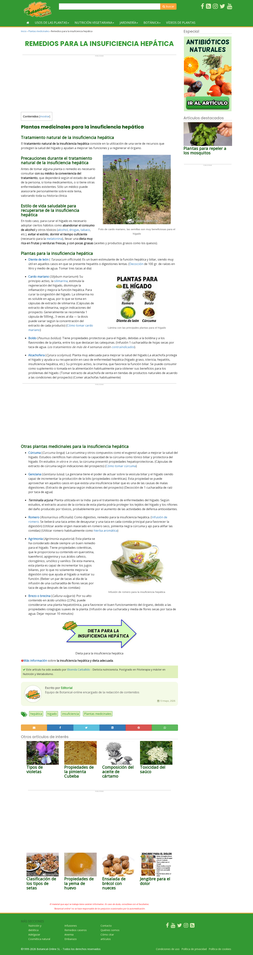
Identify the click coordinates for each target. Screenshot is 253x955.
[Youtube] (173, 926)
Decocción (136, 264)
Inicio (23, 31)
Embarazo (70, 939)
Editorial (66, 688)
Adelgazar (34, 934)
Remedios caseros (75, 930)
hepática (36, 714)
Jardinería (128, 23)
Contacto (106, 925)
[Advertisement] (99, 83)
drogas (74, 230)
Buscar (169, 6)
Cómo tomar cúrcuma (121, 466)
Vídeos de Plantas (180, 23)
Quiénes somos (110, 930)
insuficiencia (70, 714)
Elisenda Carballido (78, 669)
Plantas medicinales (38, 31)
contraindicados (122, 347)
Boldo (32, 338)
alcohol (63, 230)
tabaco (85, 230)
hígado (52, 714)
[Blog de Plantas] (192, 926)
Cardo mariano (38, 276)
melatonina (54, 239)
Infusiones (70, 925)
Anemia (69, 934)
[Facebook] (167, 926)
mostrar (44, 116)
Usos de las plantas (51, 23)
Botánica (151, 23)
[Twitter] (179, 926)
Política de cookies (220, 949)
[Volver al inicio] (28, 23)
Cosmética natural (39, 939)
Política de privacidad (194, 949)
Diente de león (38, 259)
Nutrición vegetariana (93, 23)
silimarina (61, 281)
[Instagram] (186, 926)
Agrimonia (35, 539)
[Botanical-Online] (38, 9)
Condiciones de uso (167, 949)
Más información (35, 660)
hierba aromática (105, 530)
